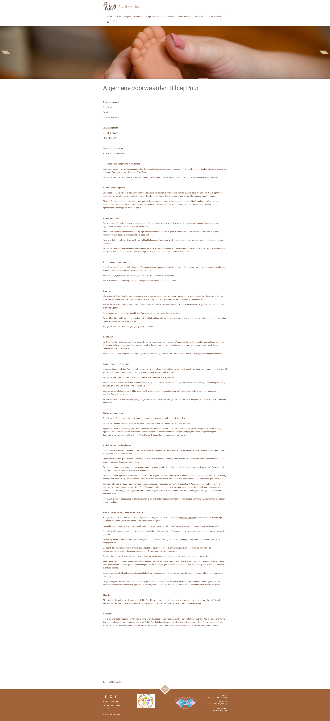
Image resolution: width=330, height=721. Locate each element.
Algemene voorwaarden (111, 702)
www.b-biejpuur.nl (110, 128)
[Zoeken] (114, 21)
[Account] (108, 22)
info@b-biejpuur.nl (110, 133)
